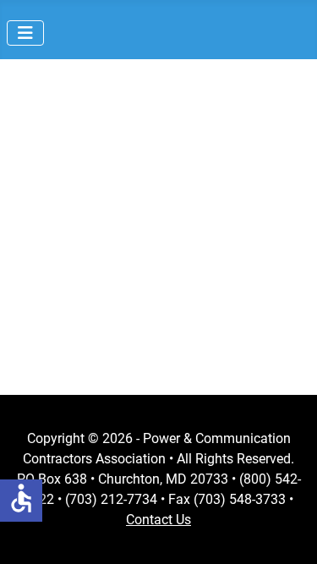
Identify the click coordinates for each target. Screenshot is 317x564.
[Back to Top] (287, 532)
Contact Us (158, 520)
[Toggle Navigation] (25, 33)
